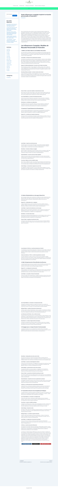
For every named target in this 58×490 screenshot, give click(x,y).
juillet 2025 (8, 67)
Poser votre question (9, 14)
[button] (29, 8)
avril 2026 (8, 54)
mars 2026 (8, 56)
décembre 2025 (9, 60)
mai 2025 (8, 70)
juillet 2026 (8, 50)
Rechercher (14, 15)
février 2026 (8, 57)
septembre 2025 (9, 64)
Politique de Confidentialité (29, 5)
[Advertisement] (36, 25)
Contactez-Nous (21, 5)
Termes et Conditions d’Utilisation (40, 5)
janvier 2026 (8, 59)
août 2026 (8, 49)
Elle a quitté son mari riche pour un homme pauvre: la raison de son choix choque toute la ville (12, 25)
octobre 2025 (9, 63)
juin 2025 (8, 69)
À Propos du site (15, 5)
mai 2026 (8, 53)
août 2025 (8, 66)
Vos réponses (9, 77)
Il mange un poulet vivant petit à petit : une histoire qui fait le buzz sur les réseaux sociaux (12, 37)
